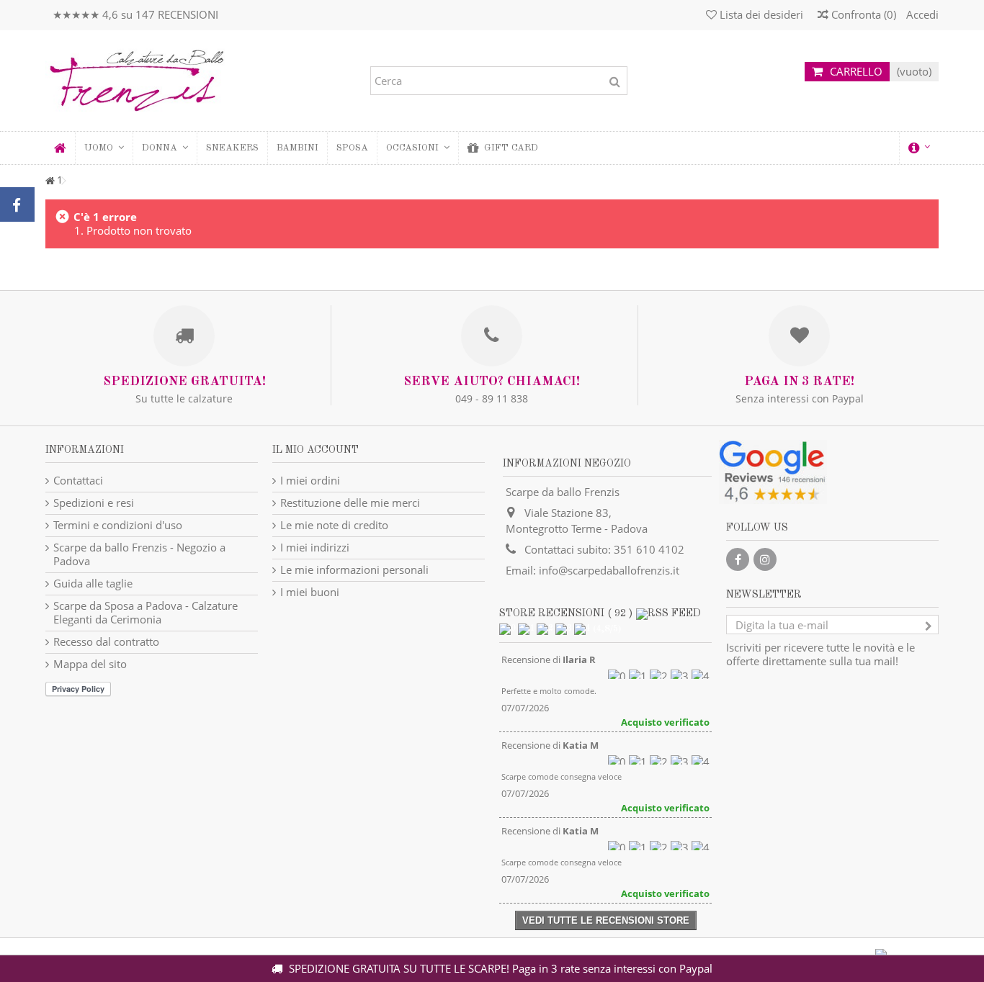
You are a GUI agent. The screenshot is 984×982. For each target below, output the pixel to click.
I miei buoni (309, 592)
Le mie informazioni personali (354, 570)
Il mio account (315, 450)
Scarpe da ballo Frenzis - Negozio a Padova (139, 554)
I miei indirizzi (314, 547)
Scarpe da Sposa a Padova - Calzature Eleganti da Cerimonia (145, 612)
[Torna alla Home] (49, 181)
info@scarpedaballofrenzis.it (609, 570)
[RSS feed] (668, 613)
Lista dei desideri (760, 14)
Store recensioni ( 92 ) (565, 613)
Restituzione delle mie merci (350, 503)
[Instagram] (765, 559)
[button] (165, 148)
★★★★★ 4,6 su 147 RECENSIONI (135, 14)
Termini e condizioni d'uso (117, 525)
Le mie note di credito (334, 525)
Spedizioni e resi (93, 503)
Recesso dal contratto (106, 642)
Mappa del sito (90, 664)
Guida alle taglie (93, 583)
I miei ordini (310, 480)
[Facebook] (737, 559)
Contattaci (78, 480)
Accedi (921, 14)
